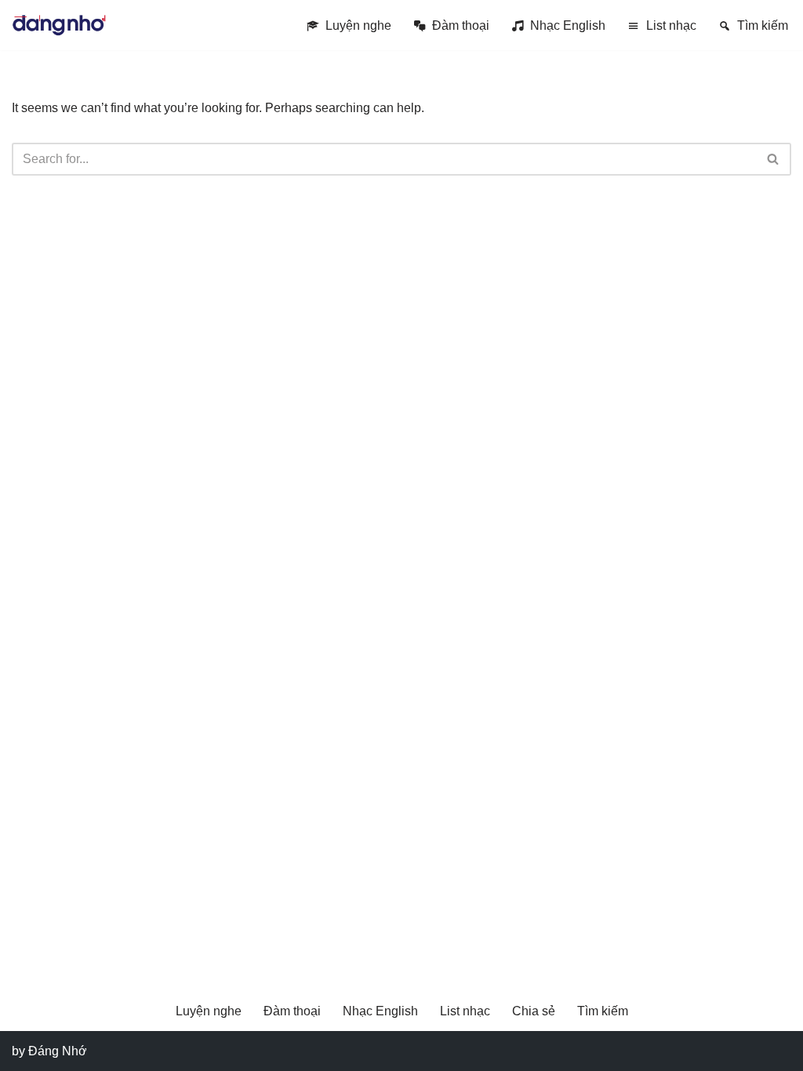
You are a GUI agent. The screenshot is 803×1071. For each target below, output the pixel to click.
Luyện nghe (358, 25)
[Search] (773, 159)
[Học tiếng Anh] (59, 25)
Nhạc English (567, 25)
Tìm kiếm (762, 25)
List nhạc (671, 25)
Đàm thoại (460, 25)
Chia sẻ (533, 1011)
